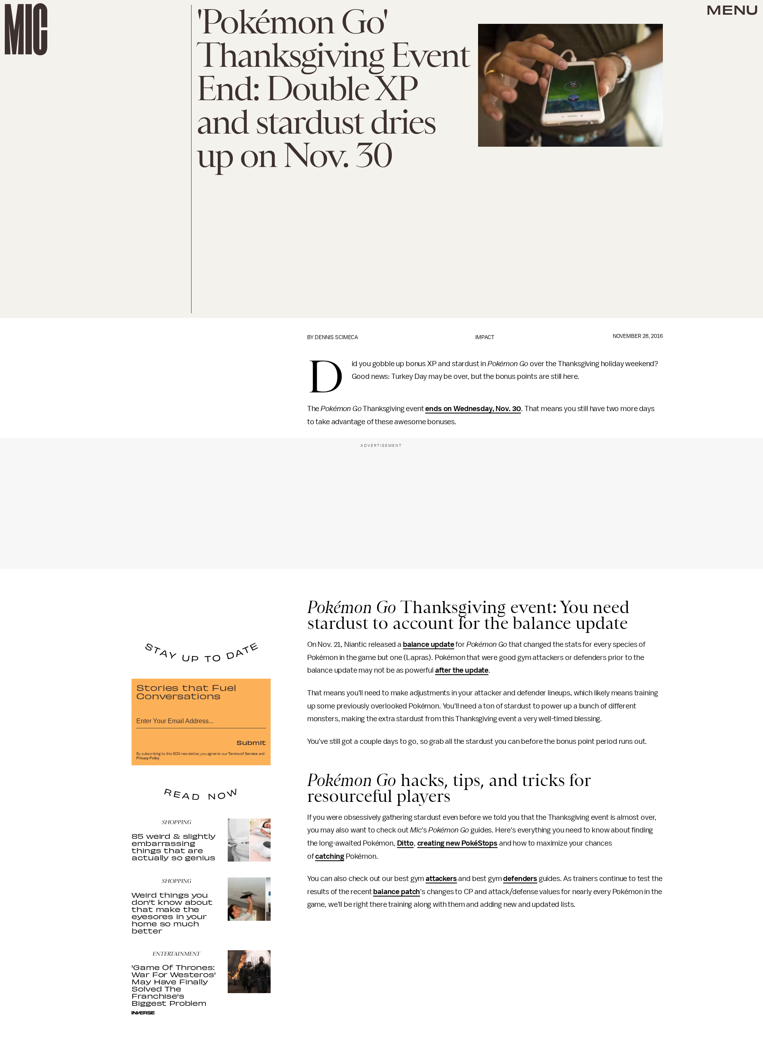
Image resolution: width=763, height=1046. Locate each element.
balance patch (396, 892)
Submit (251, 742)
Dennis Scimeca (336, 337)
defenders (520, 879)
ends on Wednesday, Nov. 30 (473, 409)
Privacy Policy (147, 758)
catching (329, 856)
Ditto (405, 843)
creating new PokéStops (457, 843)
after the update (461, 670)
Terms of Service (243, 754)
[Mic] (26, 29)
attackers (441, 879)
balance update (428, 644)
